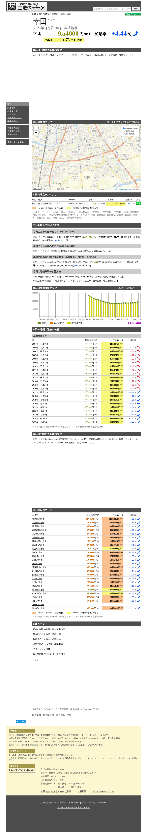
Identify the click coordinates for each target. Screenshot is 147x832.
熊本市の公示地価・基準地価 (47, 634)
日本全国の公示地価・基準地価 (48, 644)
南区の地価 (12, 134)
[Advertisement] (17, 56)
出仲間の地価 (38, 571)
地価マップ (12, 111)
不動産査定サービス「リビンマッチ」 (81, 758)
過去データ (12, 121)
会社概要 (82, 791)
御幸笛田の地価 (39, 593)
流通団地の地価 (39, 567)
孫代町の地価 (38, 605)
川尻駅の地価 (38, 534)
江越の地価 (37, 564)
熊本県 (46, 14)
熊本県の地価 (13, 128)
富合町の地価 (38, 608)
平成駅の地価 (38, 526)
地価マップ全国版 (15, 142)
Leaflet (115, 189)
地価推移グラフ (14, 118)
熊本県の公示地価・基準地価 (47, 639)
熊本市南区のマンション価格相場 (49, 654)
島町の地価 (37, 552)
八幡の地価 (37, 597)
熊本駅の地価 (38, 519)
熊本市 (55, 14)
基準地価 (44, 735)
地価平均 (11, 108)
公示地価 (35, 735)
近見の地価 (37, 578)
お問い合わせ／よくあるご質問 (55, 791)
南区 (63, 14)
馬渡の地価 (37, 560)
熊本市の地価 (13, 131)
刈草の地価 (37, 582)
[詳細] (138, 203)
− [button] (36, 132)
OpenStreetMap (125, 189)
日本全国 (36, 14)
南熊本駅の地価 (39, 530)
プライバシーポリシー (103, 791)
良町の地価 (37, 601)
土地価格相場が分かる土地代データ (73, 807)
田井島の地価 (38, 575)
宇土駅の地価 (38, 523)
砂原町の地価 (38, 549)
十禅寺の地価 (38, 590)
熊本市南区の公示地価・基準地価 (49, 629)
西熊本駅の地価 (39, 541)
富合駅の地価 (38, 538)
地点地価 (11, 114)
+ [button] (36, 128)
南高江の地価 (38, 556)
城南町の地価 (38, 545)
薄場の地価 (37, 586)
